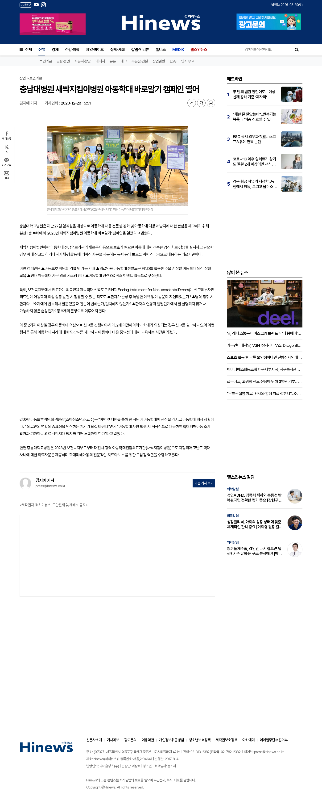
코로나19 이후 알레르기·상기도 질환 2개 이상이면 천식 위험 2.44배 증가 (254, 162)
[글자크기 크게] (201, 103)
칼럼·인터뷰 (140, 49)
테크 (123, 61)
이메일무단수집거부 (274, 740)
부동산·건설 (140, 61)
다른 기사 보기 (203, 483)
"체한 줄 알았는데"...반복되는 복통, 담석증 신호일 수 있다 (254, 117)
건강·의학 (72, 49)
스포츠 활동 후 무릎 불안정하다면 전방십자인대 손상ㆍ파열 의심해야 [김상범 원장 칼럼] (264, 357)
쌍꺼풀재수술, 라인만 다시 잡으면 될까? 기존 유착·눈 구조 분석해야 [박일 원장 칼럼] (254, 551)
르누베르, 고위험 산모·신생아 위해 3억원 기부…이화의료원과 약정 (264, 381)
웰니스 (161, 49)
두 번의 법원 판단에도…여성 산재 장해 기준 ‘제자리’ (254, 94)
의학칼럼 (233, 489)
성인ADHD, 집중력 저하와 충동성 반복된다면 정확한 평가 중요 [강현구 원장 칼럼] (254, 498)
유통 (113, 61)
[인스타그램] (43, 5)
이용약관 (148, 740)
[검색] (297, 50)
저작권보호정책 (226, 740)
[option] (53, 24)
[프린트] (211, 103)
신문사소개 (94, 740)
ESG (173, 61)
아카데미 (248, 740)
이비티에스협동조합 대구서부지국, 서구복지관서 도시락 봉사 (264, 369)
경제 (55, 49)
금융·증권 (63, 61)
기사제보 (113, 740)
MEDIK (178, 49)
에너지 (100, 61)
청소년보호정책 (200, 740)
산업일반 (159, 61)
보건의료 (45, 61)
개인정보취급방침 (171, 740)
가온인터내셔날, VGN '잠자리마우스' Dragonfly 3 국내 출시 (264, 345)
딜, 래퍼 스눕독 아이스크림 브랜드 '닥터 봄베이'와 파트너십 (264, 333)
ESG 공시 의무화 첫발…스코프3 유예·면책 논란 (254, 139)
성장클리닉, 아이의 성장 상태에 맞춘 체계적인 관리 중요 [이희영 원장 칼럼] (254, 524)
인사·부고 (187, 61)
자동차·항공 (82, 61)
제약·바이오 (95, 49)
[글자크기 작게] (191, 103)
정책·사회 (117, 49)
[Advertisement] (117, 376)
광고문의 (130, 740)
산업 (41, 49)
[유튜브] (36, 5)
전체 (28, 49)
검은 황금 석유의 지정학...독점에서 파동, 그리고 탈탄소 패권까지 (255, 184)
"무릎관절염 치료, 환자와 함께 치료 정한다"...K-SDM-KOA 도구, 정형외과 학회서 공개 (264, 393)
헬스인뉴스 (198, 49)
